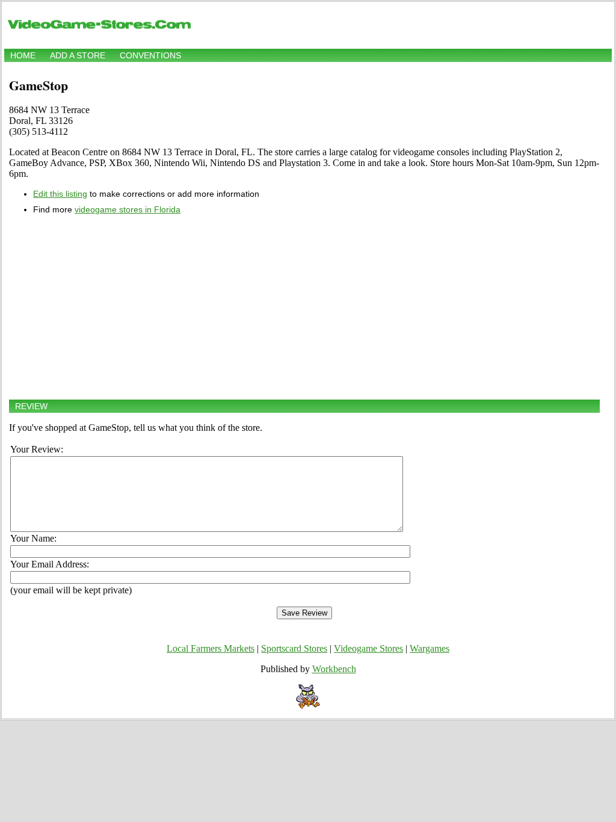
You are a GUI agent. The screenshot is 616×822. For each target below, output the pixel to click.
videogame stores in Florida (127, 209)
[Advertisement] (304, 307)
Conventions (150, 55)
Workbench (334, 669)
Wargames (429, 648)
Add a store (77, 55)
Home (22, 55)
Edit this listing (60, 194)
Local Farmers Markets (210, 648)
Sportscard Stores (294, 648)
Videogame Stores (368, 648)
